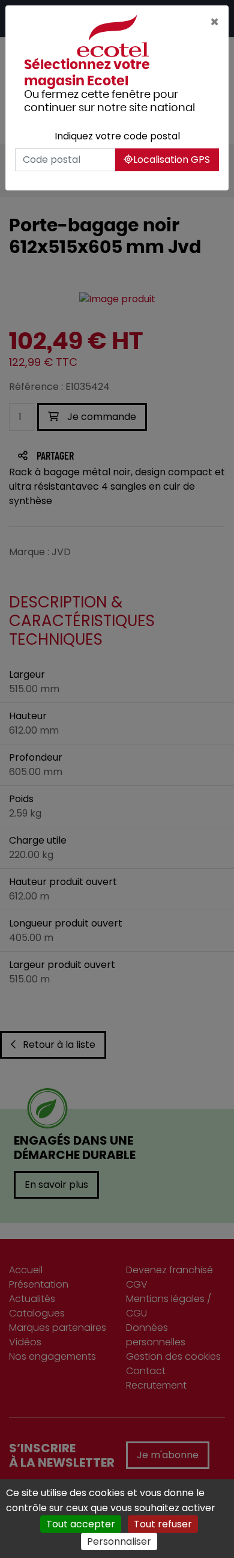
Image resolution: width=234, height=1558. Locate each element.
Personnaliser (119, 1541)
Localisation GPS (171, 159)
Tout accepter (80, 1524)
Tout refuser (163, 1524)
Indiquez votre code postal (117, 136)
